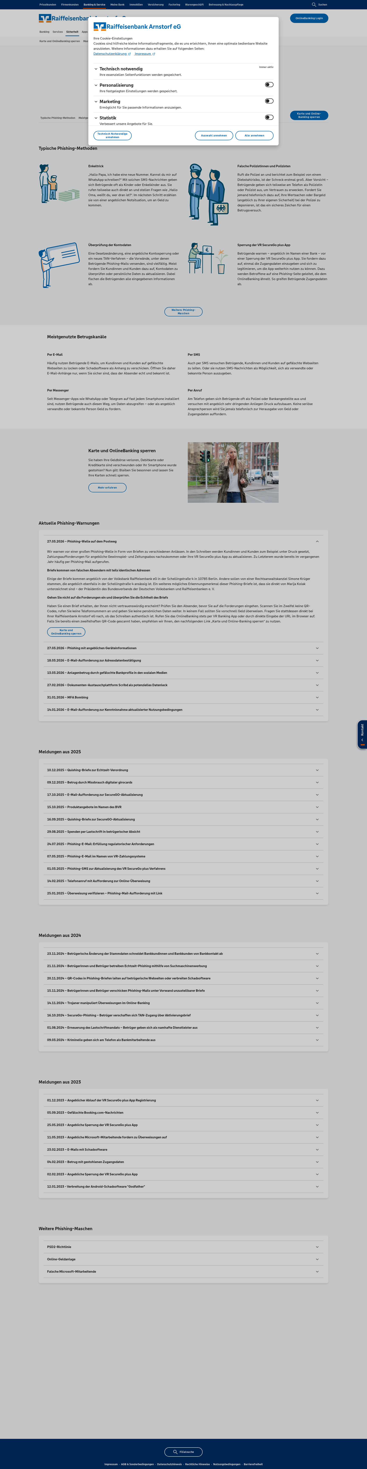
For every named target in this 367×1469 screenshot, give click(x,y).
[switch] (269, 84)
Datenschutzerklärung (110, 54)
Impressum (143, 54)
